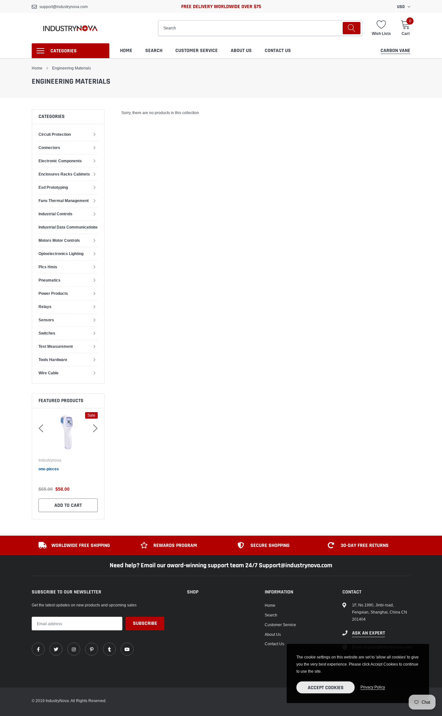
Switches (47, 333)
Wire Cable (49, 372)
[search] (351, 28)
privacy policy (372, 687)
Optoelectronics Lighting (61, 253)
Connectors (49, 147)
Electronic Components (60, 160)
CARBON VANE (395, 50)
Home (126, 50)
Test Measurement (56, 346)
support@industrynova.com (63, 6)
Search (153, 50)
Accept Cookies (326, 687)
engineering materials (71, 68)
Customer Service (196, 50)
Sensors (46, 319)
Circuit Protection (55, 134)
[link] (38, 649)
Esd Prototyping (53, 187)
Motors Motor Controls (59, 240)
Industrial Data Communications (68, 227)
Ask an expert (368, 633)
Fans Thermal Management (64, 200)
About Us (241, 50)
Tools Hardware (53, 359)
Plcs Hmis (48, 266)
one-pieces (49, 468)
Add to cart (68, 505)
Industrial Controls (55, 213)
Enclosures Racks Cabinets (64, 174)
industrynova (50, 460)
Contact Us (278, 50)
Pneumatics (50, 280)
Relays (45, 306)
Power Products (53, 293)
